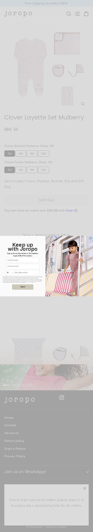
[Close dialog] (90, 238)
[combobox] (9, 272)
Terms (34, 282)
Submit (22, 287)
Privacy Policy (29, 282)
